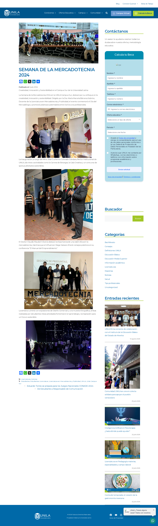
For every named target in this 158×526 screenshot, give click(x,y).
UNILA (83, 381)
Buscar (138, 219)
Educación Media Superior (116, 259)
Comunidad (95, 13)
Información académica (115, 263)
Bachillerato (110, 242)
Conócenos (49, 13)
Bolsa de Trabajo (147, 4)
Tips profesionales (112, 283)
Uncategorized (111, 287)
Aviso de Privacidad (116, 518)
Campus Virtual (123, 13)
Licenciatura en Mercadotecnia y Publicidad (65, 381)
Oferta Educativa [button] (66, 13)
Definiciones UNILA (113, 251)
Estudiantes (25, 381)
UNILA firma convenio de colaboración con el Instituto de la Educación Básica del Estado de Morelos (121, 332)
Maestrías (109, 271)
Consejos (108, 246)
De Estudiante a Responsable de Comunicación (60, 389)
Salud (107, 279)
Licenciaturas (26, 379)
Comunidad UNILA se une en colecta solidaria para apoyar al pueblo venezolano (120, 394)
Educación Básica (112, 255)
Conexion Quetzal (129, 4)
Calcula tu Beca (145, 13)
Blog (118, 4)
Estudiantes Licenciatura (39, 381)
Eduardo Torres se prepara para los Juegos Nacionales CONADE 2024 (60, 386)
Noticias (34, 379)
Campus (81, 13)
